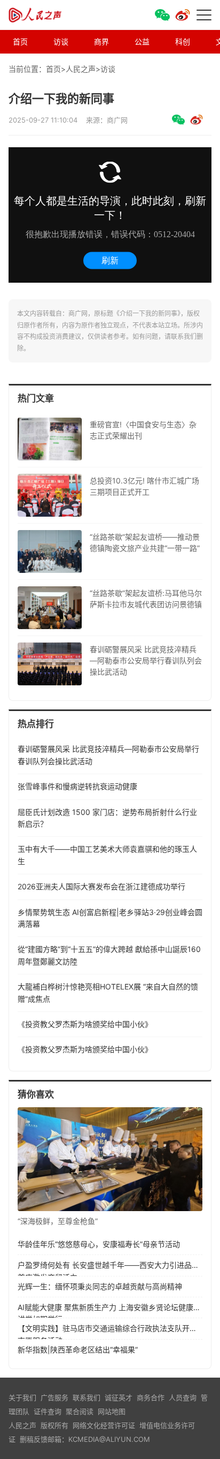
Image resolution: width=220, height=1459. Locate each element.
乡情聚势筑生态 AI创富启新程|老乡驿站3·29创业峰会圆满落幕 (110, 918)
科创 (182, 41)
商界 (101, 41)
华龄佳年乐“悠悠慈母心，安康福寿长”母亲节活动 (99, 1244)
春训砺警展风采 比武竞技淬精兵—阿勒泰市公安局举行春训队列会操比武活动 (108, 754)
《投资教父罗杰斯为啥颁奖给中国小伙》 (85, 1024)
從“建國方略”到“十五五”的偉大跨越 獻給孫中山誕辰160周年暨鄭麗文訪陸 (109, 954)
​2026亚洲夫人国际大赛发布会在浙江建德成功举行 (101, 886)
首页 (20, 41)
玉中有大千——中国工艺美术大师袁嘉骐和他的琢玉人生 (107, 854)
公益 (142, 41)
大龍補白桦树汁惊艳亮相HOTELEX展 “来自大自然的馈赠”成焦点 (108, 992)
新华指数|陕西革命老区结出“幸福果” (78, 1349)
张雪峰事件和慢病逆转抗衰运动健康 (77, 786)
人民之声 (46, 15)
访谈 (60, 41)
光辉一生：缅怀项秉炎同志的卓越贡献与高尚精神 (100, 1286)
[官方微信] (162, 14)
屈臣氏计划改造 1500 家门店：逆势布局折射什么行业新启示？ (107, 817)
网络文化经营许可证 (104, 1425)
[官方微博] (182, 14)
